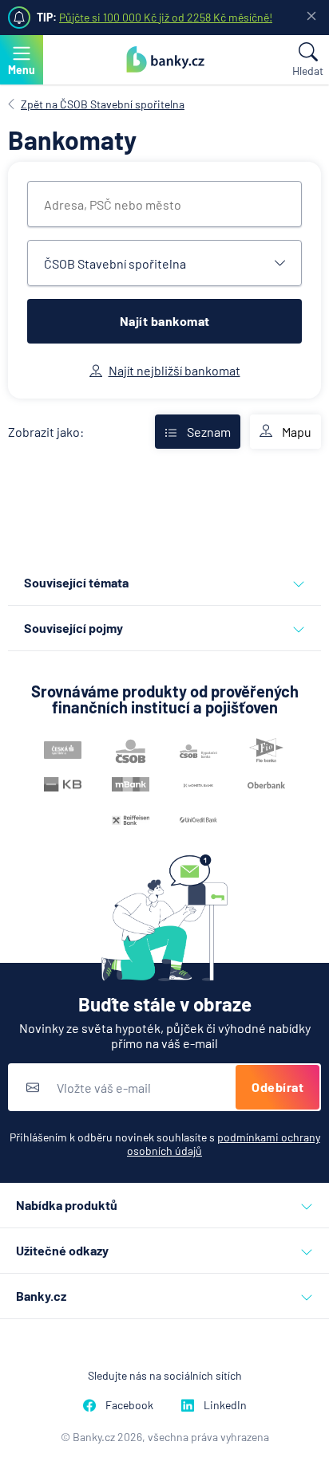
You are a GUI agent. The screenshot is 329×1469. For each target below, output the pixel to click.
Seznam (209, 431)
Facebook (129, 1405)
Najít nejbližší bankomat (174, 370)
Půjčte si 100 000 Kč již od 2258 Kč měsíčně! (165, 17)
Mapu (296, 431)
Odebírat (277, 1086)
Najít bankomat (165, 320)
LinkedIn (225, 1405)
